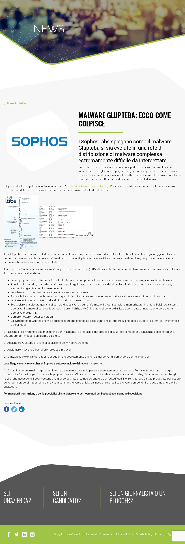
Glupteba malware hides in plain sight (88, 186)
